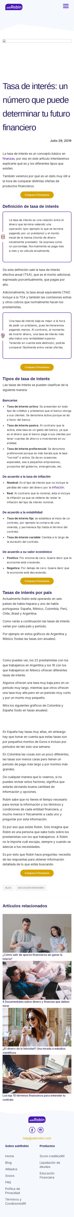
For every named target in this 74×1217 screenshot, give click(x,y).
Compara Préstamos (37, 194)
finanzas (9, 158)
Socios (9, 1175)
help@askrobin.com (37, 1138)
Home (9, 1156)
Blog (8, 887)
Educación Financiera (31, 887)
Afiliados (11, 1169)
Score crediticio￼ (52, 1156)
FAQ (8, 1182)
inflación (58, 487)
